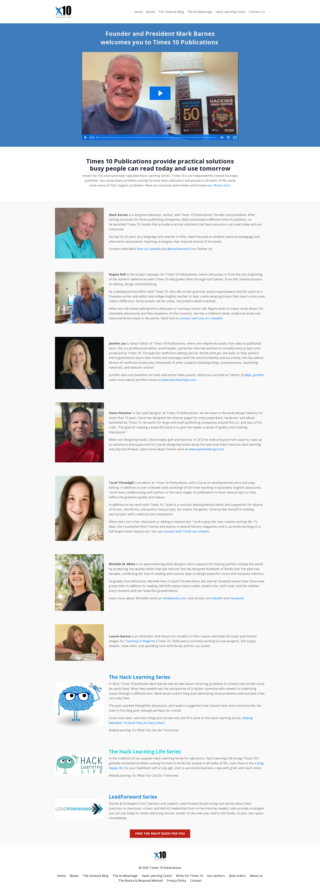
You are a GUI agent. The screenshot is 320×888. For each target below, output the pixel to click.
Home (138, 12)
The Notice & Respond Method (140, 880)
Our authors (216, 876)
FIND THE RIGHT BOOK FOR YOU (160, 833)
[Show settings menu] (228, 137)
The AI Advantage (199, 12)
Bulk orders (237, 876)
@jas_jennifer (254, 375)
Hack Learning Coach (231, 12)
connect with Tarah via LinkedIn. (186, 531)
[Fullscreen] (235, 137)
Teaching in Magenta (140, 641)
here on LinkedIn (149, 249)
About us (256, 876)
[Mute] (221, 137)
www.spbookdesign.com (206, 449)
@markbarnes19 (179, 249)
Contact (196, 880)
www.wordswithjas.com (179, 380)
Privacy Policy (176, 880)
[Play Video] (85, 137)
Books (150, 12)
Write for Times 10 (189, 876)
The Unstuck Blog (171, 12)
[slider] (157, 137)
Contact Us (257, 12)
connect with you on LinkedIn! (200, 318)
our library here (219, 185)
